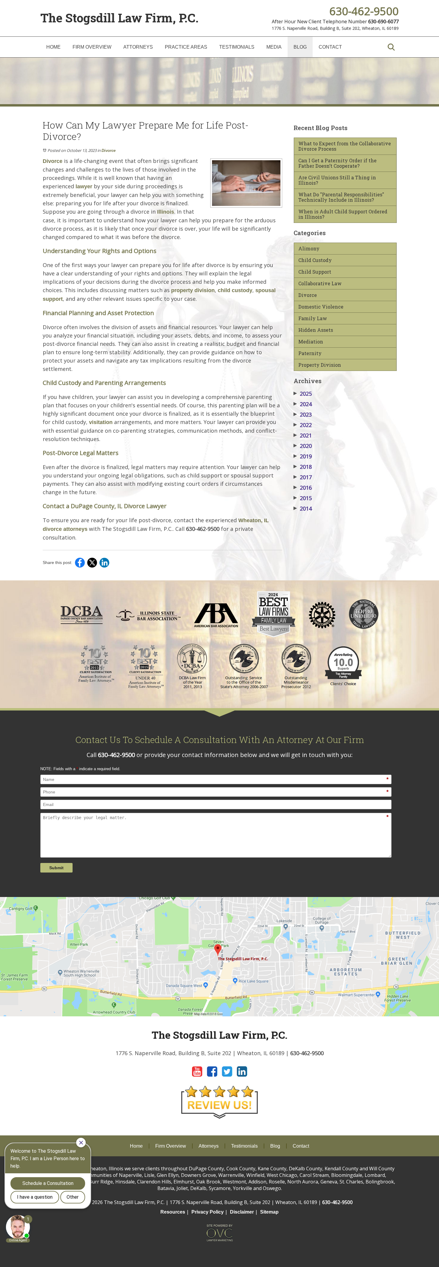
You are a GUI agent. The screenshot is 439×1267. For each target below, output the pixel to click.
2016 (303, 488)
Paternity (310, 353)
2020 (303, 446)
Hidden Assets (315, 330)
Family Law (312, 318)
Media (274, 47)
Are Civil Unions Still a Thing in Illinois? (337, 180)
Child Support (314, 272)
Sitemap (269, 1211)
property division (193, 290)
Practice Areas (186, 47)
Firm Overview (92, 47)
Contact (330, 47)
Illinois (165, 212)
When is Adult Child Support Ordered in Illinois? (342, 214)
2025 (303, 394)
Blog (300, 47)
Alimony (309, 248)
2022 (303, 425)
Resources (172, 1211)
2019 (303, 456)
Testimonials (236, 47)
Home (53, 47)
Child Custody (315, 260)
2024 (303, 404)
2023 (303, 414)
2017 (303, 477)
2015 (303, 498)
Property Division (319, 365)
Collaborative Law (320, 283)
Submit (56, 867)
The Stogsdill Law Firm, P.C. (119, 18)
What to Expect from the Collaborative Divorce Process (344, 146)
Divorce (109, 150)
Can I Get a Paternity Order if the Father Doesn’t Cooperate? (337, 163)
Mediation (310, 341)
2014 (303, 508)
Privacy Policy (207, 1211)
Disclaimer (242, 1211)
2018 (303, 467)
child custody (235, 290)
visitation (101, 422)
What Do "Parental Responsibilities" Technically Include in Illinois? (341, 197)
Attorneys (138, 47)
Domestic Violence (320, 306)
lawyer (84, 186)
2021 (303, 435)
